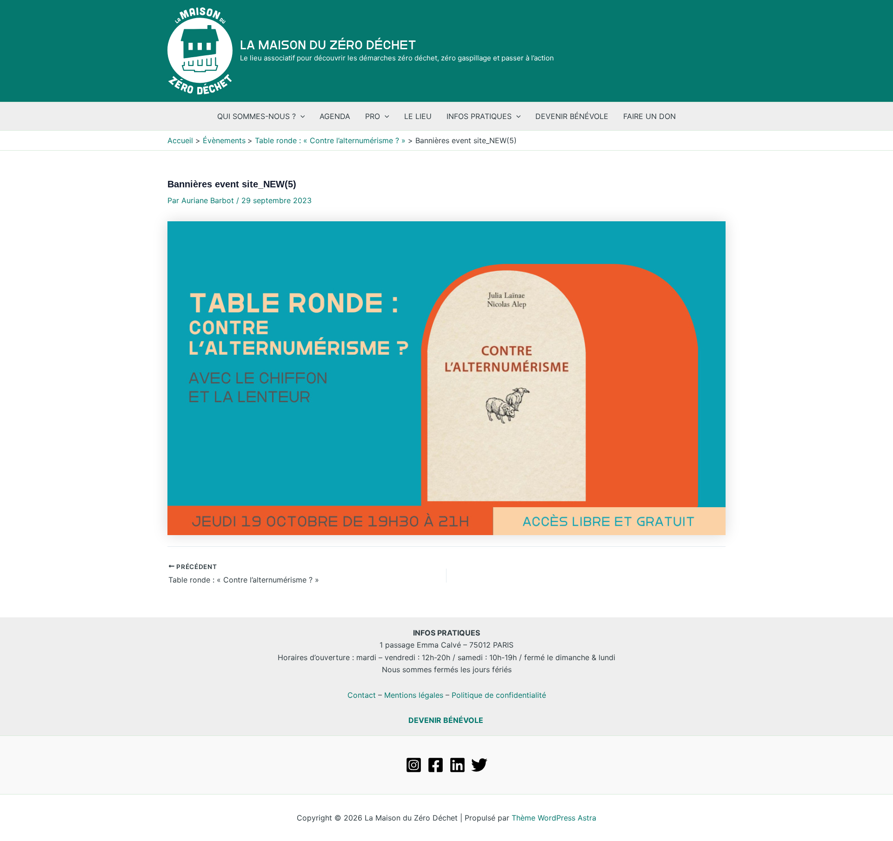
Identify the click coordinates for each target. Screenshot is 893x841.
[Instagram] (414, 765)
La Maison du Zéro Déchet (328, 45)
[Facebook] (435, 765)
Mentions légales (413, 695)
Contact (361, 695)
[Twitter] (479, 765)
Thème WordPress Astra (554, 817)
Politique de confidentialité (499, 695)
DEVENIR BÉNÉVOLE (445, 720)
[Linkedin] (457, 765)
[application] (300, 116)
